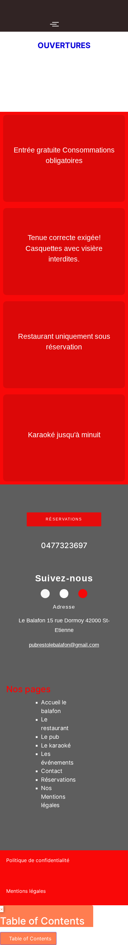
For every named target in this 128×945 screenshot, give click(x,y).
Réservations (58, 779)
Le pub (50, 736)
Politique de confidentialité (37, 860)
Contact (51, 770)
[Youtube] (82, 593)
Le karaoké (56, 745)
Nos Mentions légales (53, 796)
